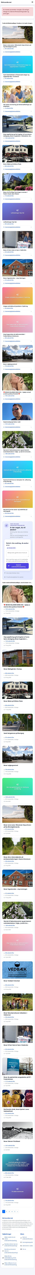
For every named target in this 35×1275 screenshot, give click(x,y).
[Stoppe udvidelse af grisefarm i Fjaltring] (17, 300)
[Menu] (32, 2)
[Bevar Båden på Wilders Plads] (17, 158)
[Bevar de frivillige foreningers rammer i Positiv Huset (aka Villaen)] (17, 187)
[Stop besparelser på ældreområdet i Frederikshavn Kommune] (17, 329)
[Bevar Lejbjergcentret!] (17, 358)
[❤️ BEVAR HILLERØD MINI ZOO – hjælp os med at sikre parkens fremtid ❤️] (17, 387)
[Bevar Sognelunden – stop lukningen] (17, 272)
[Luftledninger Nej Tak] (17, 216)
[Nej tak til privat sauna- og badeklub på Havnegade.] (17, 504)
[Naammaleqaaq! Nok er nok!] (17, 416)
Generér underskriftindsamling (18, 566)
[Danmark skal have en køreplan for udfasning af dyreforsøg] (17, 474)
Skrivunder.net (6, 2)
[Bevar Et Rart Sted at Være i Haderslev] (17, 244)
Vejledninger (6, 1234)
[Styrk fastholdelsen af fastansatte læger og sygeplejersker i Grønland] (17, 70)
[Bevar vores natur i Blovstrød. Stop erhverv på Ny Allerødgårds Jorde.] (17, 40)
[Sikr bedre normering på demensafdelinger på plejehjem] (17, 99)
